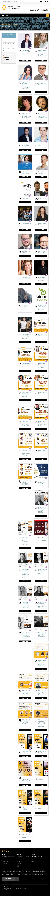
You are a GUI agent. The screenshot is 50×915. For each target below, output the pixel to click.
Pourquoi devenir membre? (23, 856)
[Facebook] (41, 1)
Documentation (5, 863)
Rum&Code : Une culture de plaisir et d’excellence (42, 279)
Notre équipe (4, 858)
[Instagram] (43, 1)
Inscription (25, 60)
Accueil (3, 24)
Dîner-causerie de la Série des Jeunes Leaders (26, 145)
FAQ (18, 866)
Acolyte (7, 892)
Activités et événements (11, 24)
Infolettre (33, 859)
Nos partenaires (5, 861)
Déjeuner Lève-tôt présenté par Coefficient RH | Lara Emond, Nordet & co (42, 605)
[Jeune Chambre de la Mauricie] (11, 7)
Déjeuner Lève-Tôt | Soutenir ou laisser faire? (26, 365)
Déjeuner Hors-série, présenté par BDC (42, 83)
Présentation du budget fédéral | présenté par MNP (42, 539)
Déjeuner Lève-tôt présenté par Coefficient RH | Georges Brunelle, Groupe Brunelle (42, 635)
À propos (3, 854)
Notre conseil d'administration (8, 856)
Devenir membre (20, 858)
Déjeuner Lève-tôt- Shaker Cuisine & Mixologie (26, 836)
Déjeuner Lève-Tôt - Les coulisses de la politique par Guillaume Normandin (42, 510)
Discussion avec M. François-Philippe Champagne (42, 482)
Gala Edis (19, 863)
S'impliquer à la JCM (21, 861)
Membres (19, 854)
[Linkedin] (47, 1)
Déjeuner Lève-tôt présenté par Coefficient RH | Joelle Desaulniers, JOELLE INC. (26, 635)
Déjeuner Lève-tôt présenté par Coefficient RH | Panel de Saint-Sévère (42, 663)
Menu (6, 15)
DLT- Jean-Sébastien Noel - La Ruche (42, 336)
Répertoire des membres (22, 859)
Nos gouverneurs (5, 859)
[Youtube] (45, 1)
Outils (32, 861)
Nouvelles (33, 854)
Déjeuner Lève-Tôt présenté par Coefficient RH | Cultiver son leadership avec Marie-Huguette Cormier (26, 573)
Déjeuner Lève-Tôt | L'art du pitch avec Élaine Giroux (42, 394)
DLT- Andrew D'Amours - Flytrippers (25, 307)
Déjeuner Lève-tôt (26, 198)
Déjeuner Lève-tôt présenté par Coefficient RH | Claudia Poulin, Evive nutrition (26, 605)
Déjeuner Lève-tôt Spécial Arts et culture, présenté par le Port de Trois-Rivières (42, 116)
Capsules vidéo (20, 865)
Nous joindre (34, 858)
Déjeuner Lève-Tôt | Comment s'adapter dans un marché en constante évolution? (26, 453)
